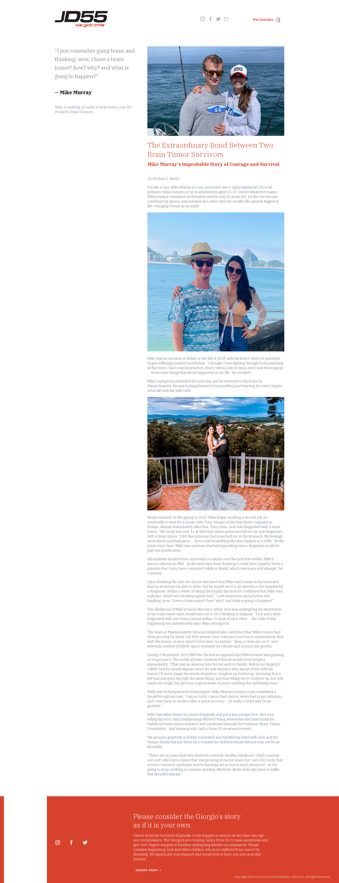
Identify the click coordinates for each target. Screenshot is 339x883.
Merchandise (263, 19)
